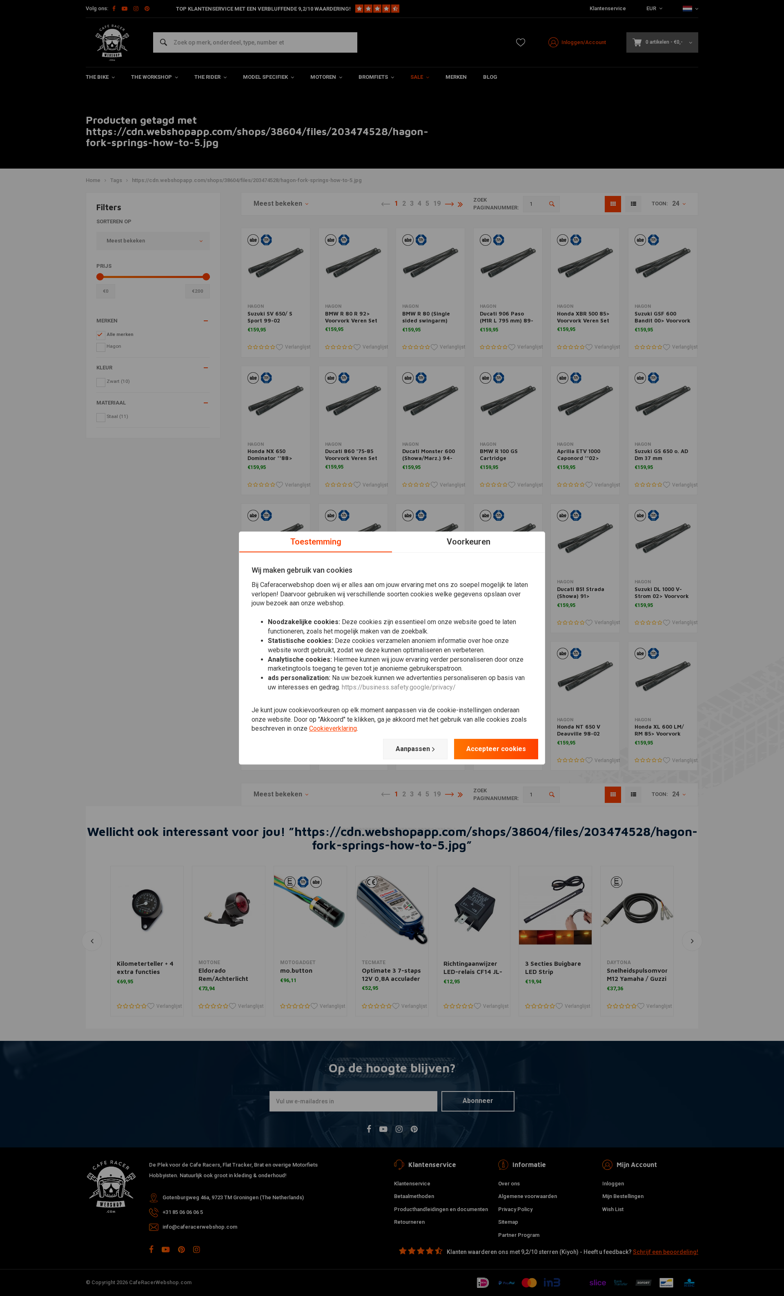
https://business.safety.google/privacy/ (399, 687)
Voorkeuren (468, 542)
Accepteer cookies (496, 749)
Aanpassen (413, 749)
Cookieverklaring (333, 729)
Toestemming (315, 542)
